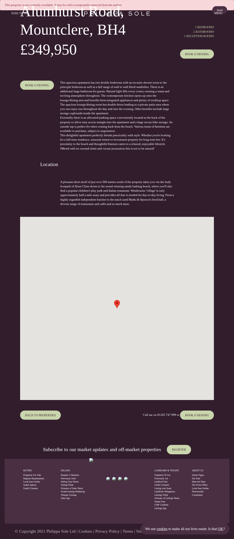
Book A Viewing (197, 54)
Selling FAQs (67, 485)
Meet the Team (198, 481)
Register (179, 449)
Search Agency (30, 485)
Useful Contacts (30, 488)
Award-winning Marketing (70, 491)
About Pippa (198, 475)
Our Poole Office (199, 485)
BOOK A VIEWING (197, 415)
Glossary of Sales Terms (70, 488)
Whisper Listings (69, 495)
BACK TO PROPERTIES (40, 415)
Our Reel (196, 478)
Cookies (85, 531)
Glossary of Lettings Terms (166, 498)
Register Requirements (33, 478)
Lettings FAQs (161, 495)
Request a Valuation (70, 475)
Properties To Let (162, 475)
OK (220, 529)
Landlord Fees (161, 481)
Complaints (197, 495)
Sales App (65, 498)
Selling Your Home (70, 481)
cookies (162, 529)
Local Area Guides (31, 481)
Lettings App (160, 508)
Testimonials (198, 491)
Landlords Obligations (164, 491)
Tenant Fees (159, 501)
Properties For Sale (32, 475)
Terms (128, 531)
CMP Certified (161, 505)
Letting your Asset (162, 488)
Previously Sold (68, 478)
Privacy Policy (107, 531)
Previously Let (161, 478)
